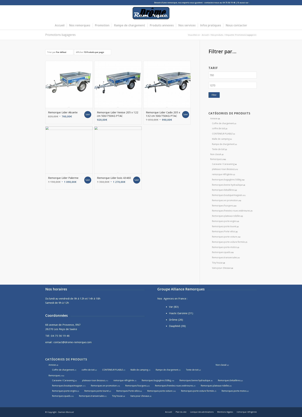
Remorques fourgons (222, 205)
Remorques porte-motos (224, 247)
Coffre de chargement (223, 123)
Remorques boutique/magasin (227, 195)
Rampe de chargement (223, 144)
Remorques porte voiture (224, 236)
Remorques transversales (224, 257)
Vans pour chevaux (221, 267)
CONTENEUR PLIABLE (222, 133)
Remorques (216, 159)
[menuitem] (60, 25)
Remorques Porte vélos (223, 231)
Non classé (215, 154)
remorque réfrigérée (222, 174)
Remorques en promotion (225, 200)
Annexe (214, 118)
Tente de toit (218, 149)
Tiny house (217, 262)
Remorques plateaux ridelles (226, 215)
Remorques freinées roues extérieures (231, 210)
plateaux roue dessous (223, 169)
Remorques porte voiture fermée (228, 241)
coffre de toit (218, 128)
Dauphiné (174, 326)
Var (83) (174, 306)
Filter (214, 94)
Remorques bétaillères (223, 189)
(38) (183, 326)
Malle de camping (220, 138)
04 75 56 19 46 (60, 335)
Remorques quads (221, 252)
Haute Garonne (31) (181, 313)
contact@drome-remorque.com (72, 342)
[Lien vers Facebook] (254, 2)
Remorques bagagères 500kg (226, 179)
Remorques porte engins (224, 221)
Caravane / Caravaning (223, 164)
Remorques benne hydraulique (227, 184)
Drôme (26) (176, 319)
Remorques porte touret (224, 226)
